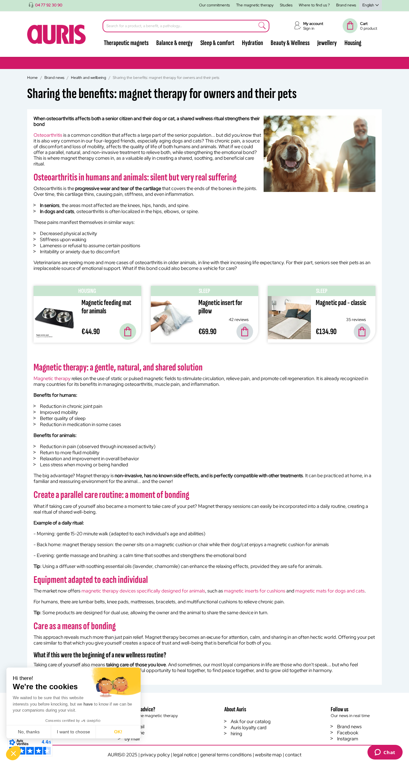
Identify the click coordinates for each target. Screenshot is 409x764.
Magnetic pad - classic (341, 302)
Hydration (252, 43)
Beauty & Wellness (290, 43)
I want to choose (73, 731)
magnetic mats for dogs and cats (330, 591)
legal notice (185, 755)
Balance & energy (174, 43)
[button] (13, 753)
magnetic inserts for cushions (254, 591)
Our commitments (214, 5)
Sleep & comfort (217, 43)
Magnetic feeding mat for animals (106, 307)
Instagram (347, 739)
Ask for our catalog (251, 721)
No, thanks (29, 731)
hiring (236, 733)
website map (268, 755)
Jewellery (327, 43)
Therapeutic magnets (126, 43)
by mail (132, 739)
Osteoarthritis (48, 135)
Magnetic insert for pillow (220, 307)
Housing (352, 43)
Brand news (346, 5)
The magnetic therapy (255, 5)
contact (293, 755)
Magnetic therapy (52, 378)
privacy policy (155, 755)
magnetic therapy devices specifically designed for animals (143, 591)
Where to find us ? (314, 5)
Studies (286, 5)
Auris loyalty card (248, 727)
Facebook (347, 733)
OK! (118, 731)
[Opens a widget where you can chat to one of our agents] (385, 753)
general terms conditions (226, 755)
